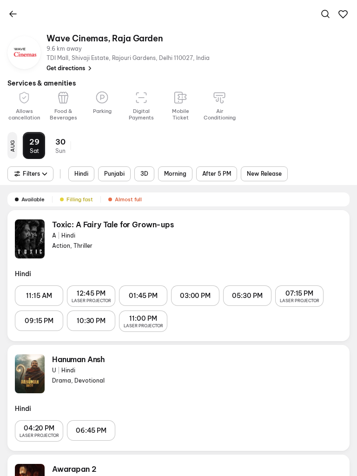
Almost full (128, 199)
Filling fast (79, 199)
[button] (343, 14)
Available (33, 199)
